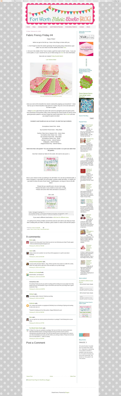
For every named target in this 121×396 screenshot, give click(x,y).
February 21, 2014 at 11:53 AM (37, 276)
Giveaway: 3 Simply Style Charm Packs (89, 201)
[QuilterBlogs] (84, 336)
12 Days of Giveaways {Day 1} (89, 170)
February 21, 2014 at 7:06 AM (36, 245)
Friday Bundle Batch (44, 229)
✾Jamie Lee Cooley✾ (35, 272)
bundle (34, 111)
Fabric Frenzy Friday (34, 229)
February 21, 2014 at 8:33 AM (36, 256)
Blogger (67, 392)
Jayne (31, 250)
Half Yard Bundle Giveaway (88, 216)
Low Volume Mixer (51, 59)
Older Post (72, 376)
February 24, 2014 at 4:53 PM (36, 338)
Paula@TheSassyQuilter (35, 261)
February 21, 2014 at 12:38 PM (37, 289)
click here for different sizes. (61, 217)
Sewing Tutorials (42, 27)
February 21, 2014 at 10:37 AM (37, 267)
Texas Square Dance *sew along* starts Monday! (85, 95)
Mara (30, 317)
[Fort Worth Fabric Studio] (86, 59)
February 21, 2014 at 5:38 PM (36, 312)
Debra (31, 240)
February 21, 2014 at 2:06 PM (36, 298)
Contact (82, 27)
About (88, 27)
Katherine (32, 303)
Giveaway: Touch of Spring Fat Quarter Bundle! (89, 248)
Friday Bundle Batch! (57, 56)
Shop (33, 27)
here (64, 47)
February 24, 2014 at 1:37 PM (36, 323)
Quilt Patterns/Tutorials (56, 27)
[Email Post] (43, 227)
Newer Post (29, 376)
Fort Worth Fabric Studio (36, 328)
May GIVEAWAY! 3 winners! (89, 231)
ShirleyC (31, 294)
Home (28, 27)
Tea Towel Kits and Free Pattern (89, 140)
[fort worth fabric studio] (86, 61)
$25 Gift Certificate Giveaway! (89, 155)
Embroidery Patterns (71, 27)
